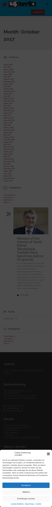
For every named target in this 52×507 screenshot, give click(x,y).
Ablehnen (26, 492)
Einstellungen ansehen (26, 499)
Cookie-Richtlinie (17, 504)
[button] (48, 454)
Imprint (38, 504)
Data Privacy (30, 504)
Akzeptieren (26, 485)
